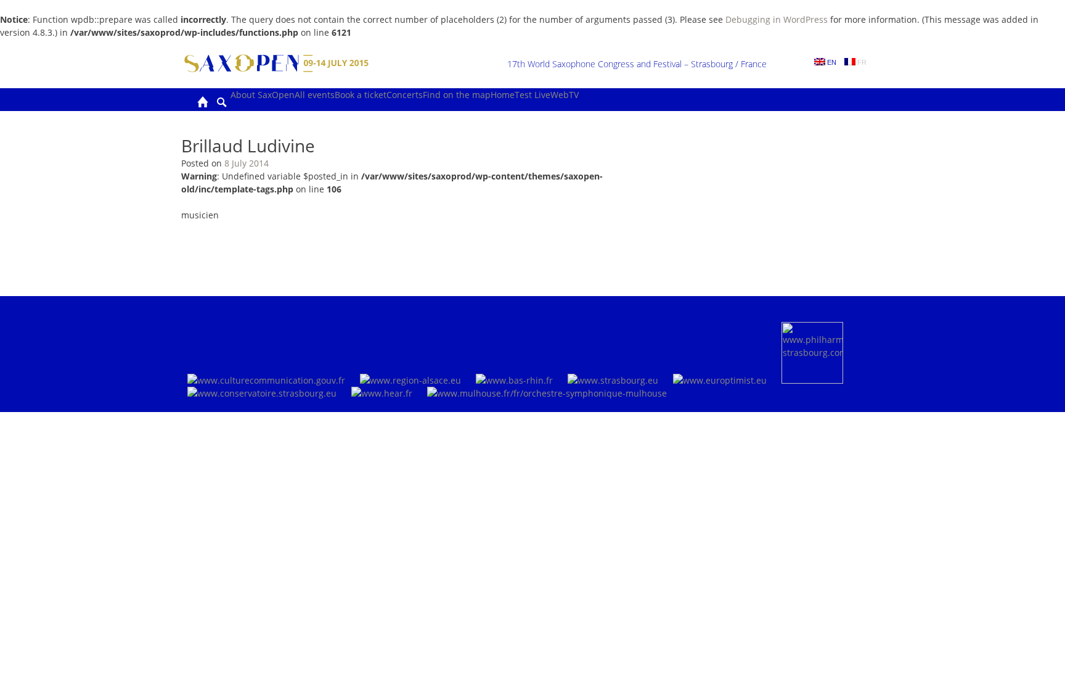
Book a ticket (360, 95)
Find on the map (457, 95)
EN (830, 62)
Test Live (532, 95)
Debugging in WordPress (776, 19)
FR (861, 62)
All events (315, 95)
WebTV (564, 95)
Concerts (404, 95)
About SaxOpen (263, 95)
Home (503, 95)
